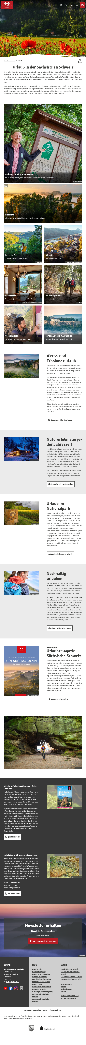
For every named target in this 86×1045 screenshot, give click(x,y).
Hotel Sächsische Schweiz (69, 969)
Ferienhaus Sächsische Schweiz (71, 977)
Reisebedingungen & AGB (69, 996)
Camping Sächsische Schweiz (71, 979)
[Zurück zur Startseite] (7, 5)
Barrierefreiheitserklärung (52, 1010)
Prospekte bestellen (39, 989)
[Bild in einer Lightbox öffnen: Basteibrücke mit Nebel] (21, 366)
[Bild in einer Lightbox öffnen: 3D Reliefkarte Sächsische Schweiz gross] (64, 866)
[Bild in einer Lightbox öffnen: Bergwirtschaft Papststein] (21, 449)
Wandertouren (37, 984)
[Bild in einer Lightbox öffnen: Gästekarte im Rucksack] (21, 583)
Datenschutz (37, 1010)
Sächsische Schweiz (9, 61)
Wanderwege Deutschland (41, 974)
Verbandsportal (66, 989)
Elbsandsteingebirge (39, 972)
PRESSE (63, 992)
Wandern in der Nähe (39, 977)
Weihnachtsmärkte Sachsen (41, 987)
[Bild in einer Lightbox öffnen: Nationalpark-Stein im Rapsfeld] (21, 513)
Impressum (27, 1010)
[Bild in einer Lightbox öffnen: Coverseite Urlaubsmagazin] (21, 671)
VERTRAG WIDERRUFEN (68, 998)
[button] (81, 1036)
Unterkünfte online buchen (41, 979)
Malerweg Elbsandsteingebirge (42, 992)
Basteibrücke (40, 79)
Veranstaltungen (66, 984)
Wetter (63, 987)
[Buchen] (82, 5)
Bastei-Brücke (37, 969)
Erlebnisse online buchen (41, 982)
